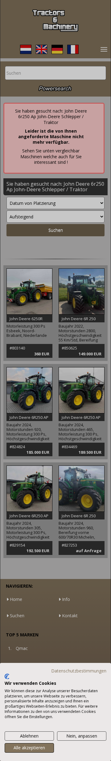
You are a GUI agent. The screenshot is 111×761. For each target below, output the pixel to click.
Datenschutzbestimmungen (78, 671)
